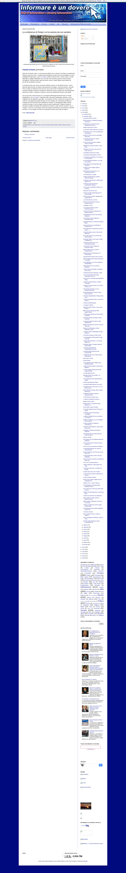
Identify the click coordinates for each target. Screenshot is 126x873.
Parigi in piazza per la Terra (90, 127)
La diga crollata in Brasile (89, 477)
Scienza (64, 124)
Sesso (89, 608)
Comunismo (97, 569)
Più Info (99, 1)
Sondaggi (83, 612)
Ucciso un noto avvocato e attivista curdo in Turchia (92, 143)
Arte (84, 566)
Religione (97, 605)
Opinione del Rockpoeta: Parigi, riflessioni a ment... (91, 329)
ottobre (85, 525)
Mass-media (96, 593)
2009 (83, 558)
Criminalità (88, 573)
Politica (60, 124)
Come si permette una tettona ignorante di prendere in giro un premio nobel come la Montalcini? (96, 667)
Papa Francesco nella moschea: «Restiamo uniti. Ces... (91, 124)
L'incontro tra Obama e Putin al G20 (92, 335)
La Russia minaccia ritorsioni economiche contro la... (90, 184)
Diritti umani (84, 577)
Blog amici (65, 24)
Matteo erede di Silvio (88, 401)
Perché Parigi (86, 360)
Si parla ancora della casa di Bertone (92, 495)
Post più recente (27, 137)
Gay (94, 582)
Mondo (52, 124)
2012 (83, 551)
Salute (82, 606)
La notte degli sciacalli (88, 373)
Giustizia (101, 582)
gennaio (85, 544)
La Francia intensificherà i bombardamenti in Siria (89, 348)
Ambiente (29, 124)
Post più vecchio (70, 137)
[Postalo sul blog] (26, 123)
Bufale (95, 566)
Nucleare (98, 597)
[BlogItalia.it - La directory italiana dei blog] (92, 843)
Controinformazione (36, 124)
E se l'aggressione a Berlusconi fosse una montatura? (94, 632)
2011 (83, 553)
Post (84, 36)
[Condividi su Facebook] (29, 123)
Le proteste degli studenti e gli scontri (92, 384)
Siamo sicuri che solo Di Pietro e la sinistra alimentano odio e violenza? (95, 708)
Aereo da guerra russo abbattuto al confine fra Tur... (92, 226)
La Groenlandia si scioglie (89, 174)
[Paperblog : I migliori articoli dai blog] (85, 826)
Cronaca (43, 124)
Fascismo (94, 580)
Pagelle (82, 601)
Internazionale (30, 112)
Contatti (52, 24)
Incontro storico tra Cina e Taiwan (91, 471)
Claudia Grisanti (28, 70)
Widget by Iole (90, 749)
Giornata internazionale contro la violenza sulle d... (91, 202)
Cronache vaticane (88, 512)
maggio (85, 535)
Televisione (100, 613)
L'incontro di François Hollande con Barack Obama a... (92, 212)
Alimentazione (84, 564)
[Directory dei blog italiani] (84, 839)
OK (104, 1)
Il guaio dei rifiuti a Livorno (89, 118)
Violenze (101, 615)
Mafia (85, 593)
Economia (48, 124)
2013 (83, 549)
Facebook (86, 580)
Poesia (93, 601)
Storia (82, 613)
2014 (83, 547)
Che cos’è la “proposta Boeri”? (91, 462)
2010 (83, 556)
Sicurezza (68, 124)
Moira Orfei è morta (88, 358)
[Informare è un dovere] (81, 95)
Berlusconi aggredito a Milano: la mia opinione (95, 688)
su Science (36, 97)
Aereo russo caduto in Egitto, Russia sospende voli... (92, 480)
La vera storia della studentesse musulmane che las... (91, 275)
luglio (85, 531)
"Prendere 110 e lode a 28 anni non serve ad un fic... (92, 150)
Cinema (87, 567)
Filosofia (102, 580)
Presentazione (35, 24)
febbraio (85, 542)
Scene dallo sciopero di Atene (90, 407)
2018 (83, 105)
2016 (83, 110)
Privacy (88, 603)
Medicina (83, 595)
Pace (99, 599)
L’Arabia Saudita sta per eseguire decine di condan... (91, 177)
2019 (83, 103)
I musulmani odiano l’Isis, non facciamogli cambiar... (90, 243)
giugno (85, 533)
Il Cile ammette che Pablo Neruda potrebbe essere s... (91, 486)
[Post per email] (34, 122)
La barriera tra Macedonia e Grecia (92, 155)
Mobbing (90, 595)
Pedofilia (87, 601)
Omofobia (83, 599)
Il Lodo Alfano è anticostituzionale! (90, 699)
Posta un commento (30, 134)
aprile (85, 538)
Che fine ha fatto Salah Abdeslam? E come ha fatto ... (92, 193)
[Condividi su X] (27, 123)
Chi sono (44, 24)
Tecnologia (91, 613)
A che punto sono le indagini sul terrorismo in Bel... (91, 219)
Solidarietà (97, 610)
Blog (89, 566)
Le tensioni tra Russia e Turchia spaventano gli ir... (91, 139)
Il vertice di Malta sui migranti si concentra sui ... (91, 424)
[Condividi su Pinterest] (31, 123)
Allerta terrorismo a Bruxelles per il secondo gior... (92, 254)
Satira (90, 606)
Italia (102, 589)
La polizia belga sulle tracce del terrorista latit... (91, 352)
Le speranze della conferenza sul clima (93, 129)
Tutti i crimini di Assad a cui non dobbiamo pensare (91, 289)
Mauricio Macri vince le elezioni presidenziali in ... (91, 250)
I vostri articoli (96, 583)
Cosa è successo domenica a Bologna (93, 446)
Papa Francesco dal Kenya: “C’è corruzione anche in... (91, 171)
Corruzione (101, 571)
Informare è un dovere (85, 93)
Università (86, 615)
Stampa (97, 612)
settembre (86, 527)
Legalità (96, 591)
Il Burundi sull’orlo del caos (90, 190)
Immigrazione (84, 585)
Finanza (85, 582)
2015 (83, 112)
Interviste (94, 589)
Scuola (82, 608)
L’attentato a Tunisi (88, 205)
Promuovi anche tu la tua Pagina (88, 97)
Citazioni (97, 567)
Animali (102, 564)
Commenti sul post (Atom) (33, 140)
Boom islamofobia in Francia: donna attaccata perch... (92, 293)
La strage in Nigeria (88, 305)
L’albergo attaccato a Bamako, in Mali (92, 272)
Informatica (97, 585)
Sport (90, 612)
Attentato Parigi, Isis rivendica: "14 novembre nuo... (91, 376)
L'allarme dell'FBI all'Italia (89, 303)
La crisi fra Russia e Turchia (90, 200)
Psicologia (95, 603)
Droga (82, 578)
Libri (102, 591)
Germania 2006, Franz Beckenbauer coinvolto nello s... (92, 434)
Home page (24, 24)
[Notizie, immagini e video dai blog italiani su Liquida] (86, 835)
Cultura (88, 575)
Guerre (86, 583)
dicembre (85, 114)
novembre (86, 116)
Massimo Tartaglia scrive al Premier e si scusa (96, 655)
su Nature (43, 77)
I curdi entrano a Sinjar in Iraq (90, 397)
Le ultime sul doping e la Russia (91, 399)
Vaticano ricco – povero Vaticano (91, 483)
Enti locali (101, 578)
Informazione (86, 587)
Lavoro (88, 591)
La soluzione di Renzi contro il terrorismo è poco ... (90, 208)
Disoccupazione (97, 577)
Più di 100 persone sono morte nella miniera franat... (92, 236)
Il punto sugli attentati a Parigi (90, 382)
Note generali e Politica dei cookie (81, 24)
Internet (86, 589)
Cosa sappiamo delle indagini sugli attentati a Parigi (92, 363)
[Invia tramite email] (24, 123)
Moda (95, 595)
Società (24, 126)
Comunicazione (84, 569)
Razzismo (86, 605)
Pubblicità (101, 603)
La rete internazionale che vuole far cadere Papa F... (92, 449)
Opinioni (56, 124)
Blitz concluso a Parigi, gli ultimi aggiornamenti (91, 311)
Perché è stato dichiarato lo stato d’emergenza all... (91, 521)
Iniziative (101, 587)
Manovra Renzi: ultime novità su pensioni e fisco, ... (91, 498)
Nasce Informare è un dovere (89, 679)
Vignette (94, 615)
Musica (89, 597)
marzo (85, 540)
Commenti (85, 38)
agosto (85, 529)
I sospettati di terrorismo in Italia (91, 152)
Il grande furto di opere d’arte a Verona (93, 256)
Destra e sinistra (87, 437)
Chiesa (102, 566)
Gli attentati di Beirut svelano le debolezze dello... (91, 394)
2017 (83, 108)
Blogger (86, 861)
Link (58, 24)
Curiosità (97, 575)
